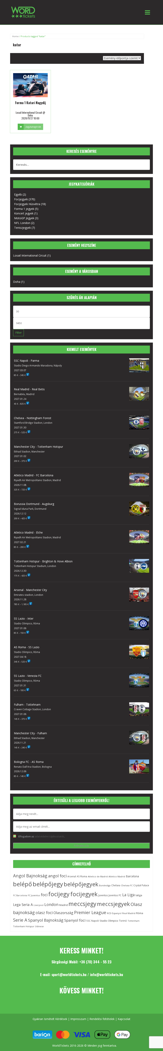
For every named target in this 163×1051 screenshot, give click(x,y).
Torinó (123, 920)
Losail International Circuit (30, 255)
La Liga (128, 894)
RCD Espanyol (114, 913)
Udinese (39, 926)
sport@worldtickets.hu (68, 974)
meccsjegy (82, 904)
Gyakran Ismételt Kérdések (50, 1019)
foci (44, 894)
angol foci (57, 876)
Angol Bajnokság (30, 876)
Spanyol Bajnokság (45, 920)
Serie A (20, 920)
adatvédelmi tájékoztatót (49, 836)
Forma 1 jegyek (24, 209)
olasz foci (44, 912)
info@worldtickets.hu (106, 974)
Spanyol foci (74, 920)
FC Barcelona (20, 895)
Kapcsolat (124, 1019)
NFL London (22, 223)
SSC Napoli (92, 920)
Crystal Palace (141, 885)
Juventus (103, 895)
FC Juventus (34, 895)
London (51, 904)
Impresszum (78, 1019)
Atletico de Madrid (98, 876)
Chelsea (115, 885)
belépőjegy (48, 884)
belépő (22, 884)
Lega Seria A (23, 904)
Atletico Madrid (117, 876)
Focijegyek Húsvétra (27, 204)
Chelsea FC (127, 885)
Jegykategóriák (33, 126)
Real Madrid (128, 913)
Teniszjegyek (22, 228)
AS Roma (82, 876)
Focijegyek (21, 199)
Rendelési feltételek (101, 1019)
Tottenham (134, 920)
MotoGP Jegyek (24, 218)
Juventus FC (115, 895)
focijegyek (84, 894)
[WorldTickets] (23, 12)
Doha (16, 282)
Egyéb (18, 194)
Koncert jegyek (23, 213)
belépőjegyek (81, 884)
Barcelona (132, 876)
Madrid (63, 905)
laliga (139, 895)
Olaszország (63, 912)
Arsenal (71, 876)
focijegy (59, 894)
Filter (18, 332)
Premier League (90, 912)
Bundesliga (105, 885)
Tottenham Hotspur (23, 926)
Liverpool (39, 905)
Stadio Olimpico (109, 920)
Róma (139, 913)
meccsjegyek (113, 904)
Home (15, 36)
